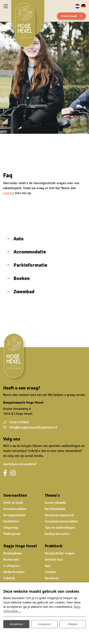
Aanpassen (44, 624)
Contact (50, 572)
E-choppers (11, 566)
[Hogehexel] (26, 27)
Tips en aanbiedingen (60, 528)
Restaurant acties (57, 534)
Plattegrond (11, 534)
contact (8, 193)
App (48, 566)
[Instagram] (13, 473)
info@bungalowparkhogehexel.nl (33, 427)
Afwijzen (73, 624)
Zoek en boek (13, 503)
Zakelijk (9, 578)
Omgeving (10, 528)
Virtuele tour (54, 559)
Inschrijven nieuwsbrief (19, 464)
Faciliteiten (11, 521)
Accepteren (16, 624)
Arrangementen (14, 515)
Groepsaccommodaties (61, 521)
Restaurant (11, 559)
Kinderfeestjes (13, 572)
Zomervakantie (55, 503)
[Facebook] (5, 473)
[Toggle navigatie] (5, 6)
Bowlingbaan (12, 553)
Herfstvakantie (55, 509)
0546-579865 (19, 422)
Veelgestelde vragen (60, 553)
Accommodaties (14, 509)
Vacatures (52, 578)
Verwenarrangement (59, 515)
